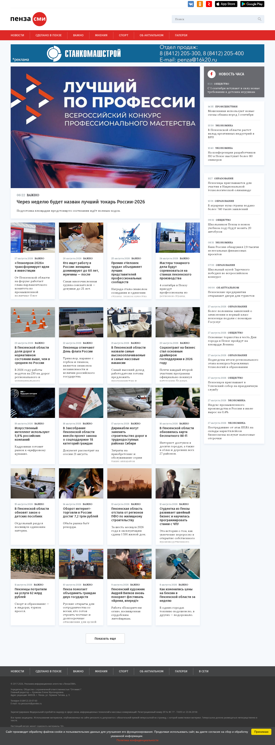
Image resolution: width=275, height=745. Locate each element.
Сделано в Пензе (49, 35)
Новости (17, 35)
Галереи (181, 35)
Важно (78, 35)
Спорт (123, 35)
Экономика (224, 125)
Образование (223, 178)
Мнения (101, 35)
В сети (204, 671)
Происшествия (226, 106)
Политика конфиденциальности (137, 740)
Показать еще (105, 638)
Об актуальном (151, 35)
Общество (221, 83)
